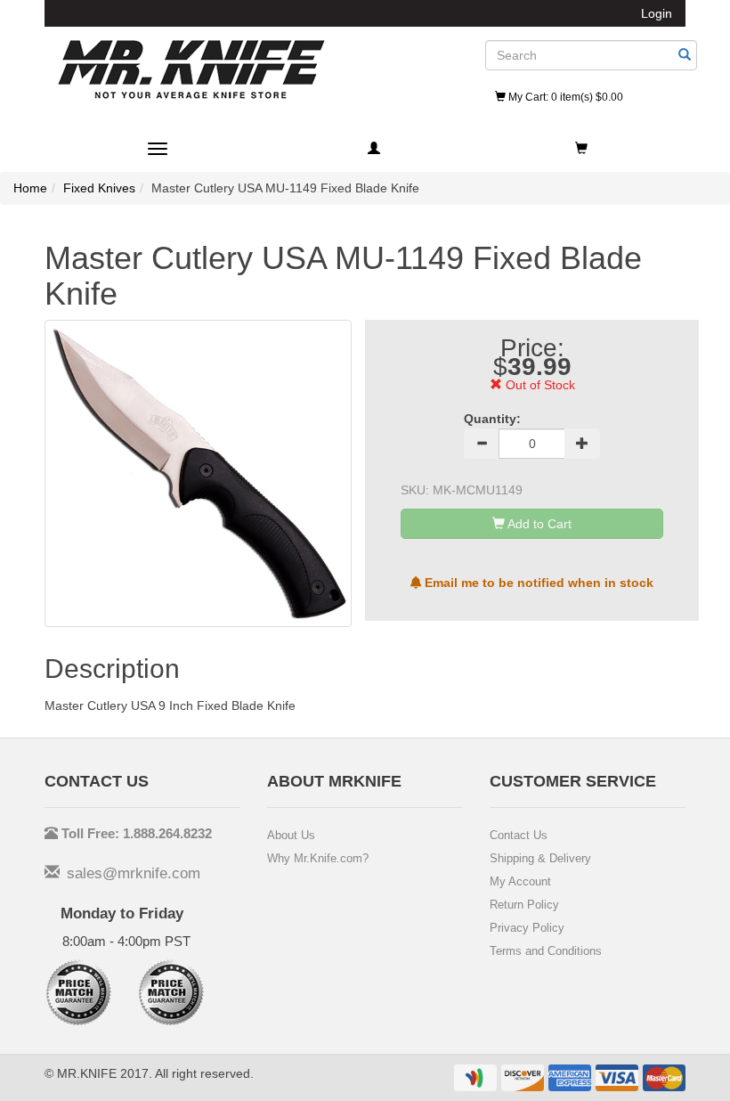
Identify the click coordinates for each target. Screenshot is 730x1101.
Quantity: (492, 419)
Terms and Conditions (546, 951)
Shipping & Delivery (540, 858)
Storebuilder (191, 69)
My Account (520, 881)
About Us (291, 835)
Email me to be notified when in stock (537, 582)
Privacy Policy (527, 927)
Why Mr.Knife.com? (318, 858)
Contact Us (519, 835)
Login (656, 13)
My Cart (564, 97)
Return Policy (524, 904)
